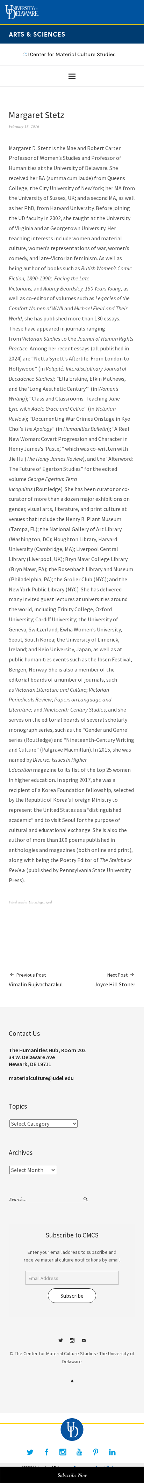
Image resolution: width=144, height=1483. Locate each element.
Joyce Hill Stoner (114, 980)
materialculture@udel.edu (41, 1077)
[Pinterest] (95, 1452)
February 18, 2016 (24, 126)
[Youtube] (79, 1452)
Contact (83, 1343)
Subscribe (72, 1295)
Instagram (72, 1343)
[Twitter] (30, 1452)
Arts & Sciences (37, 34)
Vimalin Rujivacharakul (36, 980)
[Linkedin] (112, 1452)
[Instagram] (63, 1452)
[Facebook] (46, 1452)
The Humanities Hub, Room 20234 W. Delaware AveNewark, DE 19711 (47, 1057)
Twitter (60, 1343)
